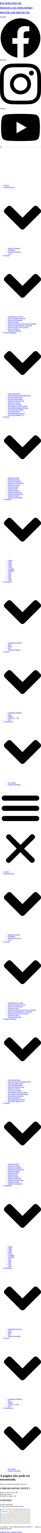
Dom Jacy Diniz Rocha (15, 397)
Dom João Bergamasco (15, 399)
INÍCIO (6, 185)
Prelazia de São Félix (14, 331)
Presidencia (11, 250)
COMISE (11, 571)
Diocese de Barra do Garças (17, 318)
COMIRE (11, 569)
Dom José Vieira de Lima (16, 401)
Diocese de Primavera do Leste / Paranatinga (22, 324)
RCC (9, 648)
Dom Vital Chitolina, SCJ (16, 415)
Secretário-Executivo (14, 252)
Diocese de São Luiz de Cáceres (18, 327)
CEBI (10, 562)
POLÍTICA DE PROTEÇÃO (15, 12)
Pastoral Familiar (13, 487)
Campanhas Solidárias (15, 713)
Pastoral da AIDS (13, 478)
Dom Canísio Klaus (14, 394)
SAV (9, 720)
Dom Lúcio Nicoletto (14, 404)
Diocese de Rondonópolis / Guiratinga (20, 325)
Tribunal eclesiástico (14, 650)
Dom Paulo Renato (14, 411)
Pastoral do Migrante (14, 492)
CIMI (9, 566)
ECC (9, 714)
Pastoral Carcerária (14, 480)
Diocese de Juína (13, 322)
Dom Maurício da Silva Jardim (17, 406)
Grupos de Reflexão (14, 784)
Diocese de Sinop (13, 329)
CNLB (10, 567)
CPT (9, 573)
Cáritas (10, 560)
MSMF (10, 716)
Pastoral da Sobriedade (15, 497)
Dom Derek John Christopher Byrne (19, 395)
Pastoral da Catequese (15, 481)
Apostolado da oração (15, 643)
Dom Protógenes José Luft (16, 413)
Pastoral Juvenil (13, 488)
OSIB (10, 580)
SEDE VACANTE (14, 402)
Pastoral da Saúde (13, 496)
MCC (10, 644)
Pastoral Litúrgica (13, 490)
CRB (9, 574)
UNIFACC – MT (13, 718)
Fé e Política (12, 783)
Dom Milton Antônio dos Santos (18, 408)
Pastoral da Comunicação (16, 483)
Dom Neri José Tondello (15, 410)
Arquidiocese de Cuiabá (15, 316)
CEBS (10, 564)
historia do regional (14, 248)
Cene (9, 254)
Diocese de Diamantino (15, 320)
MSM (10, 646)
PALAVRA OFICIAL (11, 3)
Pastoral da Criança (14, 485)
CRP (9, 576)
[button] (20, 828)
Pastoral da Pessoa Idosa (15, 494)
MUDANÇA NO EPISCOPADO (16, 8)
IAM (9, 578)
